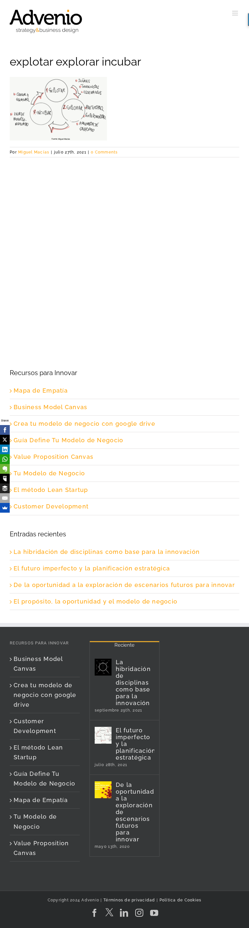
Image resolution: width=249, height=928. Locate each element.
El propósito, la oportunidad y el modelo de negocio (95, 601)
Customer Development (51, 506)
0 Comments (104, 152)
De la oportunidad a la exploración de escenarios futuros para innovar (124, 584)
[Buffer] (5, 488)
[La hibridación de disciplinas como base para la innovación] (103, 667)
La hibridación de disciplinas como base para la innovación (107, 551)
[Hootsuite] (5, 478)
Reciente (124, 645)
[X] (5, 440)
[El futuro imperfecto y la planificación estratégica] (103, 735)
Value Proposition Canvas (53, 456)
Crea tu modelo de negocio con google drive (84, 423)
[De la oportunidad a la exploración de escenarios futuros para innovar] (103, 789)
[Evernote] (5, 469)
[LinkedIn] (5, 449)
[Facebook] (5, 430)
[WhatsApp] (5, 459)
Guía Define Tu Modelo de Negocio (68, 440)
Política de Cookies (181, 900)
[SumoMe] (5, 508)
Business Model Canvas (50, 407)
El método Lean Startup (51, 489)
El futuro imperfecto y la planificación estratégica (92, 568)
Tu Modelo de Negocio (49, 473)
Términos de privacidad (128, 900)
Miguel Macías (33, 152)
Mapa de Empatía (41, 390)
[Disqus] (124, 238)
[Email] (5, 498)
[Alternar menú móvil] (235, 13)
